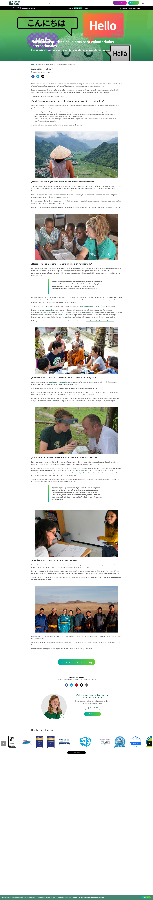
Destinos (60, 3)
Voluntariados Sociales (46, 310)
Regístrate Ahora (120, 3)
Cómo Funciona (90, 3)
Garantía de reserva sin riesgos (131, 8)
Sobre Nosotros (104, 3)
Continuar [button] (146, 897)
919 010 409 (94, 708)
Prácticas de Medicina (64, 314)
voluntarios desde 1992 (28, 8)
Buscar (143, 3)
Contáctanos (134, 3)
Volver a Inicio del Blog (78, 662)
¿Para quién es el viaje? (74, 3)
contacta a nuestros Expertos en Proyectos (100, 321)
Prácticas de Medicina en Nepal (89, 306)
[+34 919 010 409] (62, 716)
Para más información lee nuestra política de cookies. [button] (88, 897)
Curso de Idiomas (80, 470)
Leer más (76, 752)
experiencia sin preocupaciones (59, 382)
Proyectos (50, 3)
